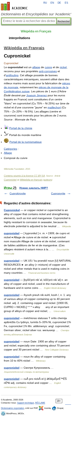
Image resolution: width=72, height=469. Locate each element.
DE (59, 3)
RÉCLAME (40, 403)
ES (66, 3)
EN (52, 3)
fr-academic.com (15, 6)
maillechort (54, 107)
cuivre (48, 67)
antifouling (12, 75)
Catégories (10, 148)
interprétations (19, 38)
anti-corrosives (48, 71)
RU (45, 3)
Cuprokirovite (18, 193)
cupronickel (11, 233)
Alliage (8, 152)
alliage (36, 67)
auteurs (48, 179)
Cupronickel (10, 179)
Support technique (25, 403)
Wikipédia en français (31, 179)
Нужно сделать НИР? (33, 187)
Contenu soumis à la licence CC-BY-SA (24, 175)
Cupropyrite (58, 193)
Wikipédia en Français (36, 31)
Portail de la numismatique (25, 141)
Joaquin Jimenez (36, 95)
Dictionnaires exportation (12, 408)
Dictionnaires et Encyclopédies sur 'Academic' (36, 14)
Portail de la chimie (20, 128)
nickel (63, 67)
